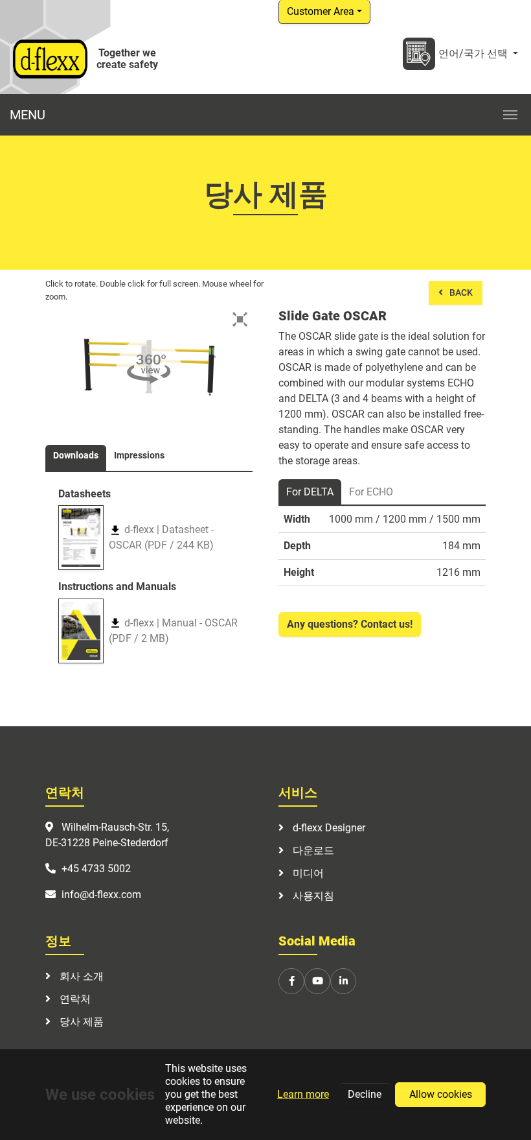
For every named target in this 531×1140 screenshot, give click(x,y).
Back (461, 292)
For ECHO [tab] (371, 492)
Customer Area (320, 11)
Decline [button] (364, 1094)
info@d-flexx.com (101, 894)
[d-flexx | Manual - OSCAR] (81, 631)
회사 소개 (80, 976)
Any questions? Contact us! (349, 624)
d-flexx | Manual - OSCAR (173, 631)
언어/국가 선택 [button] (474, 53)
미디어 (307, 873)
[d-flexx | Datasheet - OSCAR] (81, 537)
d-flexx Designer (327, 828)
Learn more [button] (303, 1094)
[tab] (75, 458)
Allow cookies (440, 1094)
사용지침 (312, 896)
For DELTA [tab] (309, 492)
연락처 (74, 999)
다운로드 (312, 850)
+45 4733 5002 (96, 868)
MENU (27, 115)
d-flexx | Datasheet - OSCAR (161, 537)
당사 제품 (80, 1021)
